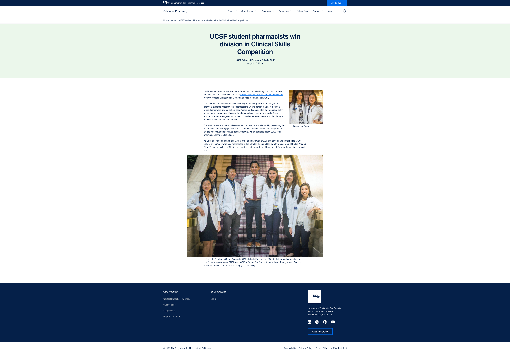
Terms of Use (322, 348)
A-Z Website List (339, 348)
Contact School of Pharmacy (176, 298)
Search (345, 11)
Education (284, 11)
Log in (213, 298)
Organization (247, 11)
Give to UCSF (339, 3)
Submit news (169, 304)
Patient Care (303, 10)
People (316, 11)
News (330, 10)
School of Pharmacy (175, 11)
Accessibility (290, 348)
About (230, 11)
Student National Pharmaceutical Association (261, 94)
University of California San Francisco (187, 3)
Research (266, 11)
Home (166, 20)
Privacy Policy (305, 348)
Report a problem (171, 316)
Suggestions (169, 310)
